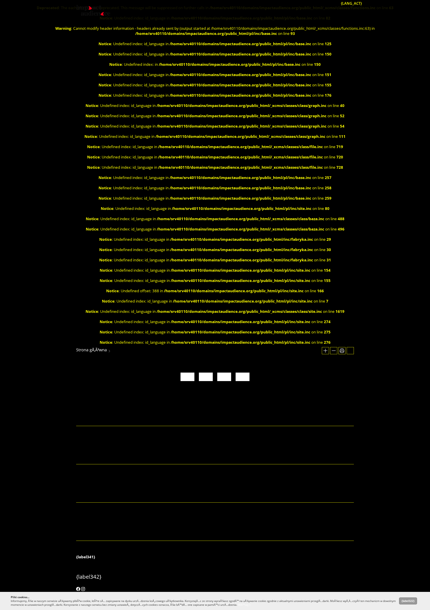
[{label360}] (326, 3)
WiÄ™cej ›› (244, 605)
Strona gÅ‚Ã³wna (91, 349)
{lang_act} (351, 3)
